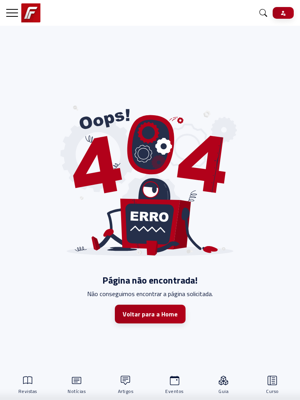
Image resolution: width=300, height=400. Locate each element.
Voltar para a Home (150, 314)
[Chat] (263, 13)
